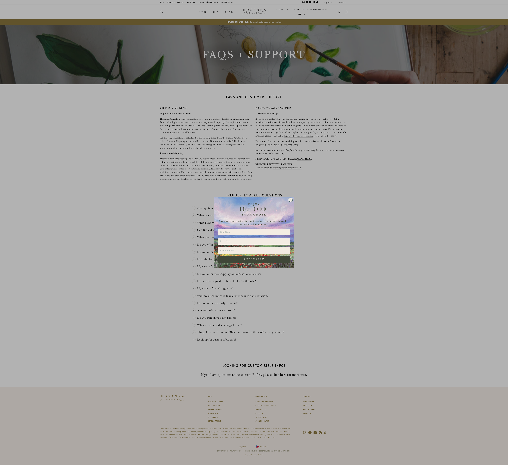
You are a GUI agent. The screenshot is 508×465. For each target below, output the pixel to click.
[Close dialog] (291, 200)
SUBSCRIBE (254, 259)
